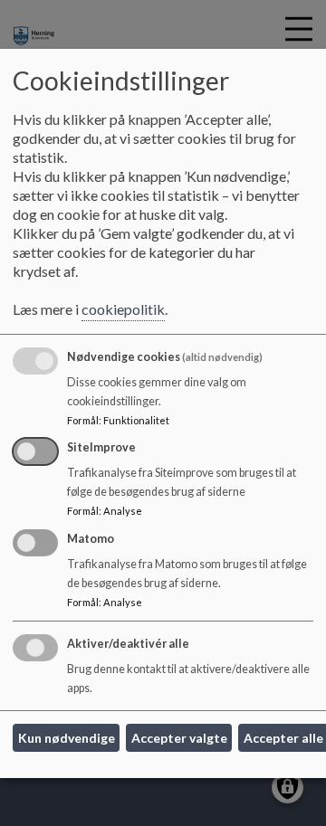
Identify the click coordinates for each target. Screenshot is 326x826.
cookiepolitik (123, 309)
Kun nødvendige (66, 737)
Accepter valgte (179, 737)
